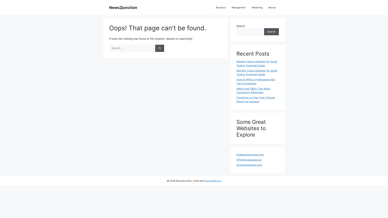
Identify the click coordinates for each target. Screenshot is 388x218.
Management (239, 7)
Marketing (257, 7)
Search (240, 26)
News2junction (123, 7)
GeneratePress (213, 180)
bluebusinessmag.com (250, 154)
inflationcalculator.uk (248, 159)
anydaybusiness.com (249, 165)
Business (221, 7)
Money (272, 7)
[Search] (159, 48)
